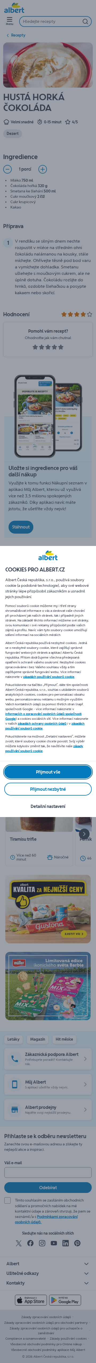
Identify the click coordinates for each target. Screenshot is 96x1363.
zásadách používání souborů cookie (48, 677)
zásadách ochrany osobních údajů (42, 723)
